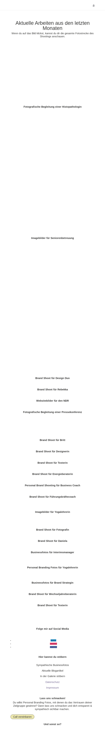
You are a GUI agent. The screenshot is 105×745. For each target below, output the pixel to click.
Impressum (52, 687)
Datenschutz (52, 682)
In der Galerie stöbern (52, 676)
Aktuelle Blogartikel (52, 670)
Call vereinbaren (22, 716)
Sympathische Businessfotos (52, 665)
